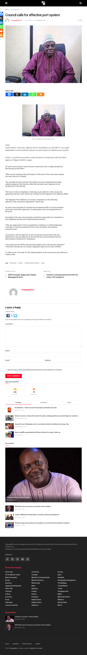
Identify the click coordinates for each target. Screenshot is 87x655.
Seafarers (35, 605)
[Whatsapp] (32, 94)
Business (8, 583)
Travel (60, 588)
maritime (13, 263)
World (60, 605)
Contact (37, 644)
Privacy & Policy (27, 644)
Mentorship (36, 583)
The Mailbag (62, 583)
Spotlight (61, 577)
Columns (8, 591)
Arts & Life (9, 572)
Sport (60, 575)
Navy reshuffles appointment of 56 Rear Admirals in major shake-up (37, 432)
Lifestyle (35, 575)
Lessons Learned (11, 605)
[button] (8, 315)
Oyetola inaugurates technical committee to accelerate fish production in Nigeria (42, 523)
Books (7, 580)
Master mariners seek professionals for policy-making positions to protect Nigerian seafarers (46, 416)
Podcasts (35, 597)
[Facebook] (9, 94)
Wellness (61, 599)
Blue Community (11, 577)
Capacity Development (13, 586)
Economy (8, 597)
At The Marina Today (12, 575)
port (43, 263)
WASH (60, 594)
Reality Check (36, 599)
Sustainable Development (67, 580)
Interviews (9, 602)
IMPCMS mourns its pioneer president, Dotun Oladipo (33, 506)
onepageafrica (17, 20)
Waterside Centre (64, 597)
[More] (40, 94)
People (34, 591)
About (7, 644)
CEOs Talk (9, 588)
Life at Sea (35, 572)
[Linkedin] (25, 94)
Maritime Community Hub (41, 577)
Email (8, 360)
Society (60, 572)
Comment (9, 324)
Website (48, 360)
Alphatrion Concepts (36, 648)
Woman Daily (62, 602)
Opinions (35, 588)
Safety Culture (36, 602)
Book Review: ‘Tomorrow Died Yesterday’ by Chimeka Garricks (36, 407)
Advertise (16, 644)
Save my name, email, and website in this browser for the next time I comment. (34, 370)
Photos (34, 594)
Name (8, 351)
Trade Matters (63, 586)
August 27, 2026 (12, 500)
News (20, 263)
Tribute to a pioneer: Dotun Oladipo (18, 497)
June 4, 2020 (29, 20)
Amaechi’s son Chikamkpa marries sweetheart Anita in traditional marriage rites (42, 424)
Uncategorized (15, 9)
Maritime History (38, 580)
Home (7, 9)
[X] (17, 94)
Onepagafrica (14, 648)
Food (7, 599)
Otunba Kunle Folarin (32, 263)
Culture (8, 594)
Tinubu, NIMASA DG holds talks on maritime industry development (37, 514)
